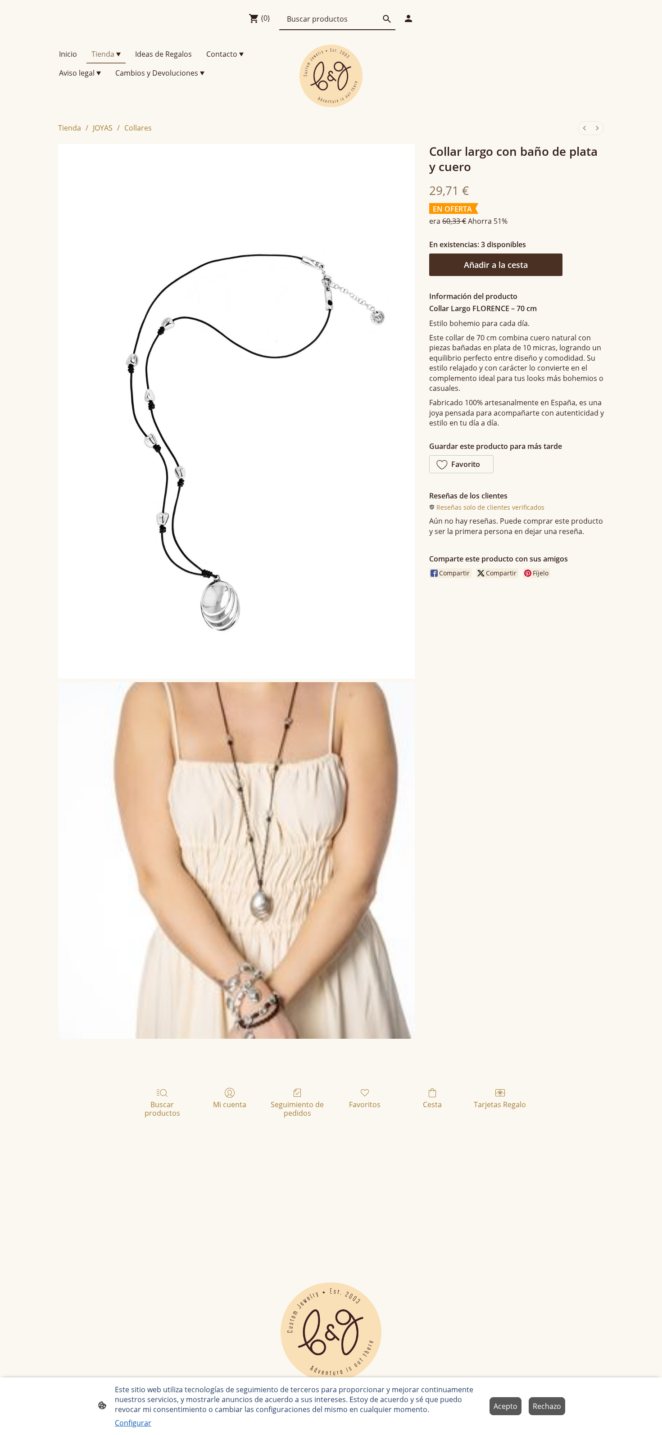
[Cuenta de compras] (408, 18)
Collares (138, 128)
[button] (461, 464)
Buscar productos (162, 1109)
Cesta (432, 1104)
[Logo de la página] (331, 76)
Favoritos (365, 1104)
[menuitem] (584, 128)
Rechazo (547, 1406)
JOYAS (103, 128)
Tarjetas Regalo (500, 1104)
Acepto (505, 1406)
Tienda (69, 128)
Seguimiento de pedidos (297, 1109)
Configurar (133, 1423)
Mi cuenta (229, 1104)
